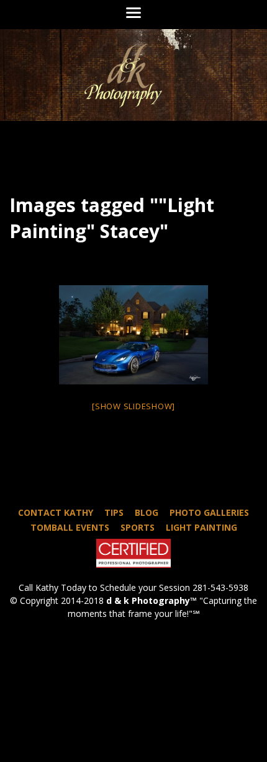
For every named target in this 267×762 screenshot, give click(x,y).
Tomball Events (69, 527)
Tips (114, 512)
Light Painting (201, 527)
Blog (146, 512)
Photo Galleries (209, 512)
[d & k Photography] (133, 75)
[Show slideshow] (133, 406)
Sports (137, 527)
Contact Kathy (55, 512)
